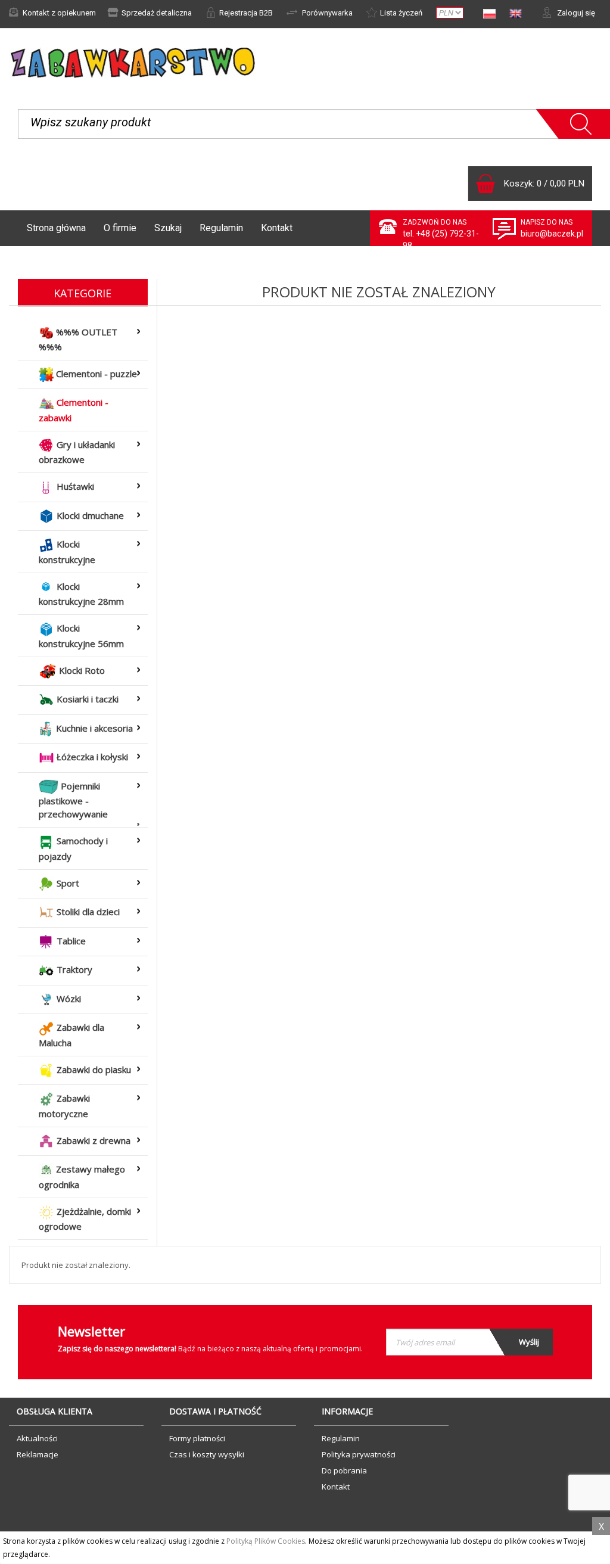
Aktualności (37, 1438)
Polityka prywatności (359, 1454)
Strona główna (56, 228)
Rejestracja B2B (246, 12)
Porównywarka (326, 12)
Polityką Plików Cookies (265, 1541)
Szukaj (168, 228)
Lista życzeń (401, 12)
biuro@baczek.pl (552, 233)
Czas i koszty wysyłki (206, 1454)
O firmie (120, 228)
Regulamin (221, 228)
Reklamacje (37, 1454)
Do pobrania (344, 1470)
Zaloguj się (575, 12)
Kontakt (276, 228)
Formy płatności (197, 1438)
